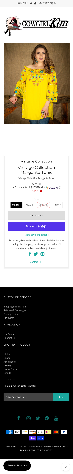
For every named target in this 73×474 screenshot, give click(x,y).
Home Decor (10, 369)
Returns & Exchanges (15, 310)
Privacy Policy (11, 314)
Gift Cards (9, 317)
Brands (7, 373)
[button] (36, 187)
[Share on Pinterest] (42, 254)
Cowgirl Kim (32, 446)
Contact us (35, 261)
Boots (7, 358)
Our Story (9, 334)
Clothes (7, 354)
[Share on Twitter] (36, 254)
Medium (43, 205)
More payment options (36, 234)
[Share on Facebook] (30, 254)
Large (57, 205)
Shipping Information (15, 306)
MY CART (47, 3)
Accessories (10, 361)
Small (29, 205)
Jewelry (7, 365)
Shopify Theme (50, 446)
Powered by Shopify (41, 450)
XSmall (16, 205)
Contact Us (9, 337)
